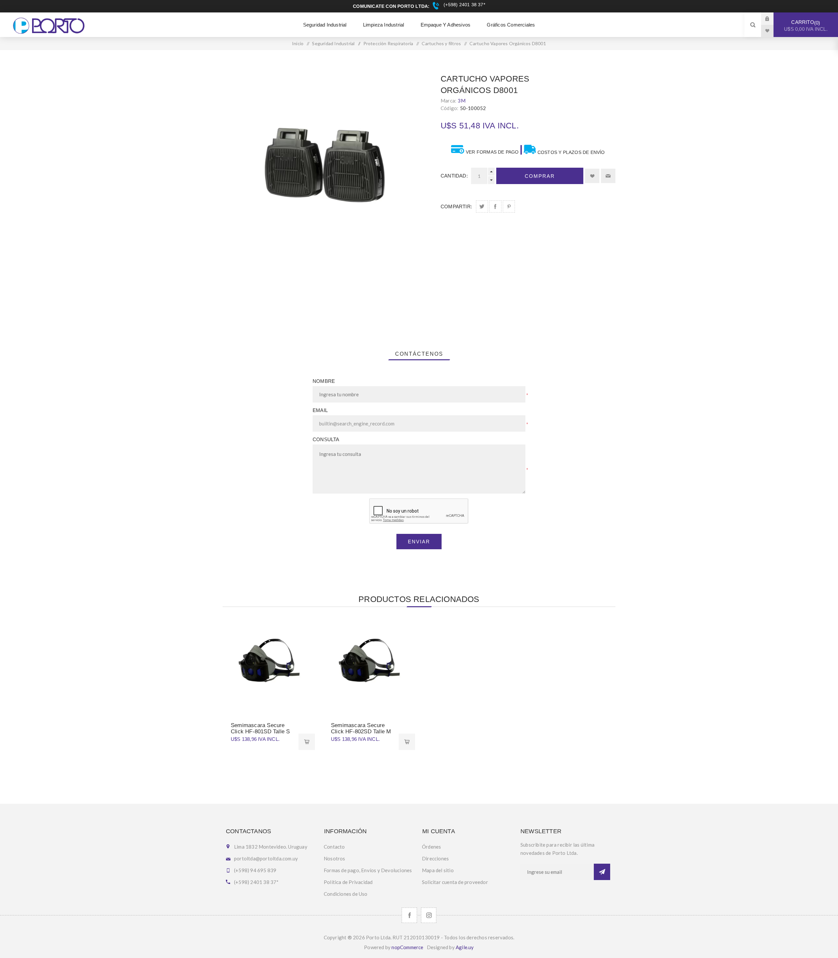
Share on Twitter (482, 206)
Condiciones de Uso (346, 894)
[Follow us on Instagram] (428, 915)
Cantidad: (454, 175)
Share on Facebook (495, 206)
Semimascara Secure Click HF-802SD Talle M (361, 728)
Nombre (324, 381)
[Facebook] (409, 915)
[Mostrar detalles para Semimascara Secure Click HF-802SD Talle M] (369, 663)
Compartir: (456, 206)
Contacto (334, 847)
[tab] (419, 354)
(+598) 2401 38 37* (463, 4)
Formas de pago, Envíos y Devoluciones (368, 870)
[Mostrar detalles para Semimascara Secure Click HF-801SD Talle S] (269, 663)
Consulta (326, 439)
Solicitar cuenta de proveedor (455, 882)
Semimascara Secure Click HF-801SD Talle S (260, 728)
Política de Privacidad (348, 882)
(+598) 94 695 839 (255, 870)
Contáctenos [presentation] (419, 354)
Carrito (806, 25)
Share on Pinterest (509, 206)
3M (461, 100)
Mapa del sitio (438, 870)
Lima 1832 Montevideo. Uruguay (270, 847)
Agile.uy (465, 947)
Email (320, 410)
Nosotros (334, 858)
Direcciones (435, 858)
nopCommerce (407, 947)
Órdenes (431, 847)
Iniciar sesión (772, 18)
